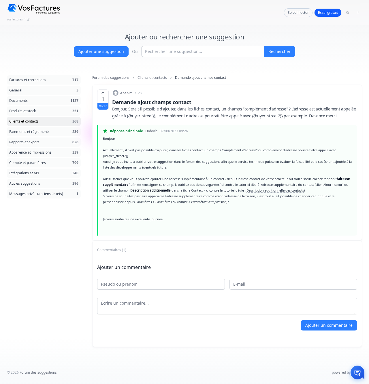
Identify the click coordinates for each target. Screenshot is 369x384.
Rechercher (279, 51)
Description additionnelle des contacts (275, 190)
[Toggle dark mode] (348, 13)
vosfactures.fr (16, 19)
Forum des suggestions (110, 77)
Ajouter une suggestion (101, 51)
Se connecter (298, 12)
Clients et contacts (152, 77)
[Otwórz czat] (357, 372)
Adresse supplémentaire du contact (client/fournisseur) (302, 184)
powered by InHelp (347, 372)
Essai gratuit (328, 12)
